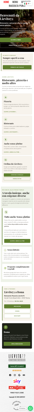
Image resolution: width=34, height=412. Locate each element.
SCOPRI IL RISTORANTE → (11, 132)
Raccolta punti (17, 6)
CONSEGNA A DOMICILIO (17, 174)
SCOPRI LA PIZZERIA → (10, 111)
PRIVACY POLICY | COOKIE (17, 393)
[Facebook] (10, 375)
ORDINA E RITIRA (17, 178)
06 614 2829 (19, 301)
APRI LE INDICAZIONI (17, 343)
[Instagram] (15, 375)
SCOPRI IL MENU (16, 40)
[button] (30, 408)
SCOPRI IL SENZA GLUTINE (17, 241)
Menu (15, 2)
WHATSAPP (17, 316)
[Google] (19, 375)
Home (6, 2)
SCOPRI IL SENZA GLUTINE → (12, 152)
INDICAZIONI (17, 306)
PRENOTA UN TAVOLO (16, 45)
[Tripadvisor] (24, 375)
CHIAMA (17, 311)
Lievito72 (16, 407)
